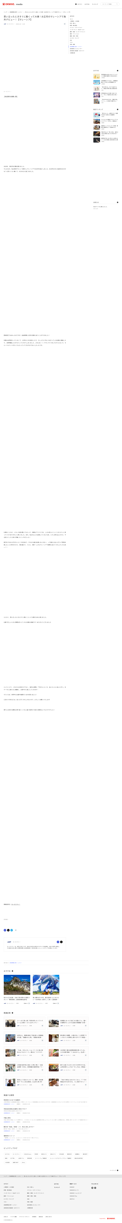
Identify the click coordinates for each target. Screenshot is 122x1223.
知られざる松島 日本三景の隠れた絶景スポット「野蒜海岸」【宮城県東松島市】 (17, 998)
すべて (71, 19)
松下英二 (13, 1158)
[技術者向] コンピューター (76, 48)
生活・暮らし (73, 23)
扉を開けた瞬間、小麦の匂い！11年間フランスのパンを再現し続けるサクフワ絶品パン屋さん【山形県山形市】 (73, 1036)
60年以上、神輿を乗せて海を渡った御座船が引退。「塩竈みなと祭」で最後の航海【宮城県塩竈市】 (30, 1036)
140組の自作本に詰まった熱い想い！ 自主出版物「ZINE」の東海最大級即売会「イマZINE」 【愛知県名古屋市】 (30, 1066)
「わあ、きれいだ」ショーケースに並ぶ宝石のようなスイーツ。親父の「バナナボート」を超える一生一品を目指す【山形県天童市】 (30, 1051)
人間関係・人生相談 (74, 21)
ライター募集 (13, 1216)
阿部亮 (36, 1154)
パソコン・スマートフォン (76, 27)
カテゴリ (79, 4)
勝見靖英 (29, 1158)
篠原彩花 (69, 1154)
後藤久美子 (16, 1162)
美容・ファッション (74, 33)
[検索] (117, 4)
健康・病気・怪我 (74, 36)
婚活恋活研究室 (79, 1158)
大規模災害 (72, 53)
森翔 (6, 1158)
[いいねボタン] (64, 24)
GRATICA (72, 1199)
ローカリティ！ (15, 904)
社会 (71, 40)
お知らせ (96, 202)
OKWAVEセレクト (74, 1190)
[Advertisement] (105, 40)
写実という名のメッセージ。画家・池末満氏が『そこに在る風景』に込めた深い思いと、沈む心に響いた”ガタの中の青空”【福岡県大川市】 (30, 1081)
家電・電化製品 (73, 25)
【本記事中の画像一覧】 (11, 96)
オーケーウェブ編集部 (41, 1158)
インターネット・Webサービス (77, 29)
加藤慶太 (77, 1154)
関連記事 (7, 1013)
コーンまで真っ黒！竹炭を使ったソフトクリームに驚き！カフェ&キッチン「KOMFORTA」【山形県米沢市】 (30, 1022)
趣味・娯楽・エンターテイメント (77, 31)
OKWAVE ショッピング (75, 1193)
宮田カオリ (44, 1154)
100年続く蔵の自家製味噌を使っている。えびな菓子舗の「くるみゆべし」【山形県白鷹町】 (73, 1051)
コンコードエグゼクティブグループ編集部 (60, 1158)
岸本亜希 (61, 1154)
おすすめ (87, 4)
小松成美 (7, 1162)
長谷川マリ (53, 1154)
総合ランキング (98, 109)
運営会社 (41, 1216)
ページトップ (113, 1170)
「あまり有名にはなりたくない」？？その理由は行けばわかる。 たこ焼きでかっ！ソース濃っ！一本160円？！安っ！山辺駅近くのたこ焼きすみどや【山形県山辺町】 (73, 1081)
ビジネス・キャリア (74, 38)
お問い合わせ (48, 1216)
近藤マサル (21, 1158)
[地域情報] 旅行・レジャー (16, 12)
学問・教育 (72, 44)
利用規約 (34, 1216)
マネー (71, 42)
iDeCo (23, 1162)
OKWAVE (72, 1187)
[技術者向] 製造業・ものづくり (77, 50)
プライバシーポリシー (24, 1216)
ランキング (95, 4)
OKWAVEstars (27, 1154)
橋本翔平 (85, 1154)
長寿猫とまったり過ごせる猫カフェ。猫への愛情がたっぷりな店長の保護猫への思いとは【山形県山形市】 (73, 1022)
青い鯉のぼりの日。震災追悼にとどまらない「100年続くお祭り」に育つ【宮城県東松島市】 (46, 998)
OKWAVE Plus (73, 1196)
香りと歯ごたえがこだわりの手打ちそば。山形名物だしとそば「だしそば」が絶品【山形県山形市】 (73, 1066)
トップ (5, 12)
